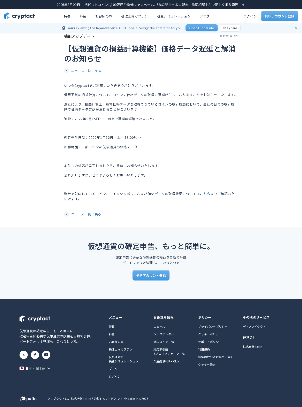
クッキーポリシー (210, 334)
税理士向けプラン (134, 16)
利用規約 (204, 349)
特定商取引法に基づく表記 (215, 357)
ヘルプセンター (163, 334)
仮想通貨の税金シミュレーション (123, 359)
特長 (67, 16)
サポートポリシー (210, 342)
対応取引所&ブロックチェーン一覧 (169, 351)
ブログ (205, 16)
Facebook (35, 355)
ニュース (159, 326)
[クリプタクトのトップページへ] (19, 16)
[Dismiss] (296, 28)
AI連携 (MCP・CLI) (166, 361)
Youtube (46, 355)
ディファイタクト (254, 326)
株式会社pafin (252, 347)
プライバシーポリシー (213, 326)
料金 (83, 16)
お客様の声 (103, 16)
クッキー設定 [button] (207, 364)
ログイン (250, 16)
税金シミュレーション (174, 16)
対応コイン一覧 (163, 342)
